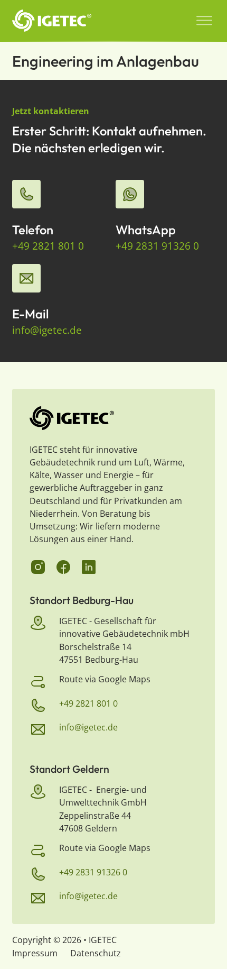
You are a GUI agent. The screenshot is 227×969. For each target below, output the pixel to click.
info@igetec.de (47, 330)
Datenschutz (95, 953)
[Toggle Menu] (204, 20)
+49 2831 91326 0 (157, 246)
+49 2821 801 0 (48, 246)
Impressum (35, 953)
